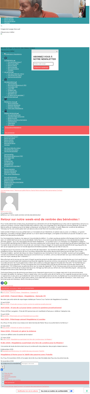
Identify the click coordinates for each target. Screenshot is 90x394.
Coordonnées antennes (16, 116)
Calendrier (11, 123)
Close (57, 51)
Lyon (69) (11, 88)
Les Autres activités (14, 77)
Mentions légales (10, 376)
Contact (7, 23)
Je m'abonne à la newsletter (11, 363)
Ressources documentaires (17, 120)
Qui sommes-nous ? (15, 62)
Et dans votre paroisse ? (16, 95)
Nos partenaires (9, 21)
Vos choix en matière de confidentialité (54, 391)
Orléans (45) (12, 90)
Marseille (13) (12, 93)
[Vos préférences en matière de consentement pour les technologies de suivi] (87, 391)
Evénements (12, 121)
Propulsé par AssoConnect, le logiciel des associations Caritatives (26, 386)
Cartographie (12, 83)
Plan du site (8, 373)
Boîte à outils (12, 118)
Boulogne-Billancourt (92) (17, 85)
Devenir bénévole (14, 105)
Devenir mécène (13, 107)
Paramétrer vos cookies (12, 380)
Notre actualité (13, 64)
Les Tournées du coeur (16, 74)
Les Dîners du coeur (15, 75)
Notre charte (8, 18)
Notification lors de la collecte (28, 391)
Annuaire (11, 125)
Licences (7, 375)
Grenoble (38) (13, 87)
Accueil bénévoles (14, 115)
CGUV (6, 378)
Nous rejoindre (13, 103)
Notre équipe (9, 19)
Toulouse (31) (12, 92)
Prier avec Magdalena (15, 108)
